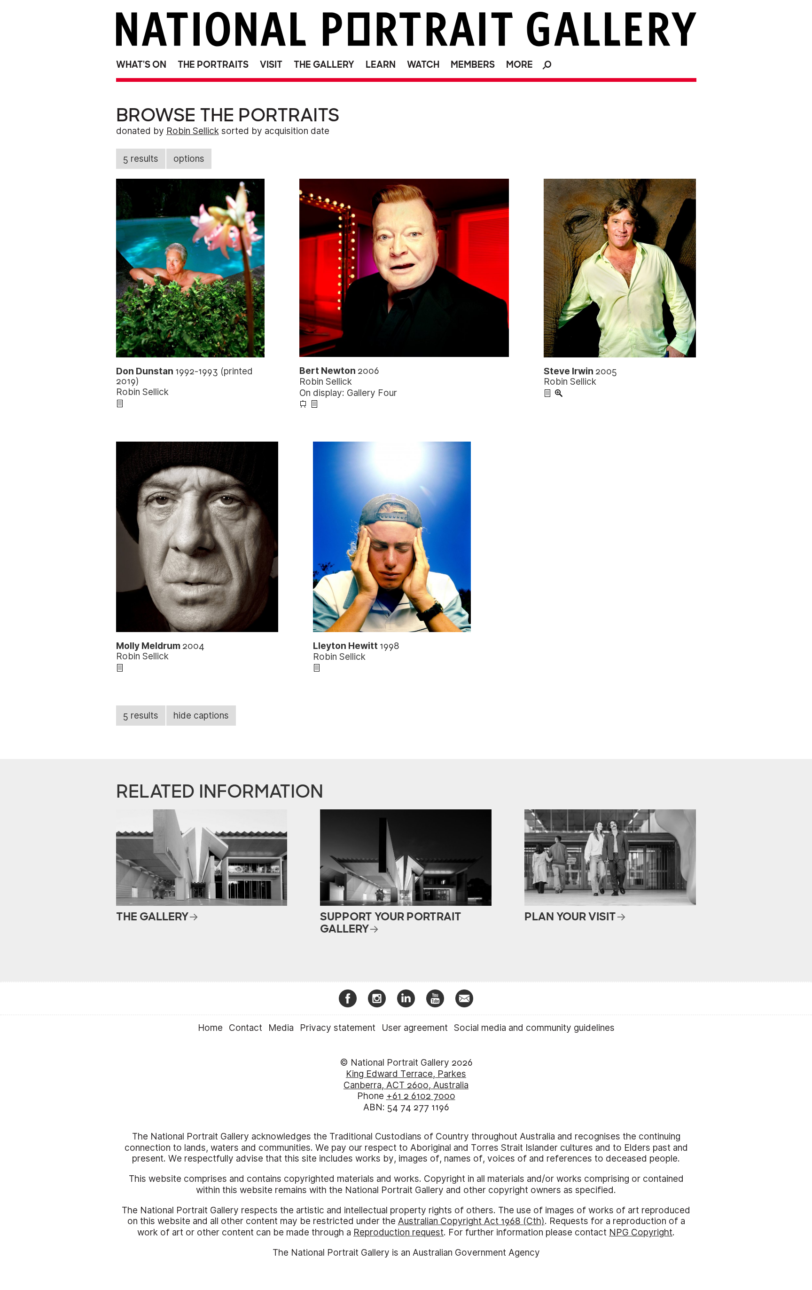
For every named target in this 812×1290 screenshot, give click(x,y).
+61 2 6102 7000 (420, 1096)
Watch (423, 65)
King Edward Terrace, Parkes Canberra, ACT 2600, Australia (406, 1079)
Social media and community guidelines (534, 1027)
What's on (141, 65)
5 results (140, 158)
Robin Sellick (192, 131)
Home (210, 1027)
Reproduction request (398, 1232)
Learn (381, 65)
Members (473, 65)
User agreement (415, 1027)
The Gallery (324, 65)
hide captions (201, 715)
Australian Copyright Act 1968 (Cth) (471, 1221)
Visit (271, 65)
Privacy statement (337, 1027)
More (519, 65)
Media (281, 1027)
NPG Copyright (640, 1232)
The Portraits (213, 65)
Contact (245, 1027)
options (188, 158)
